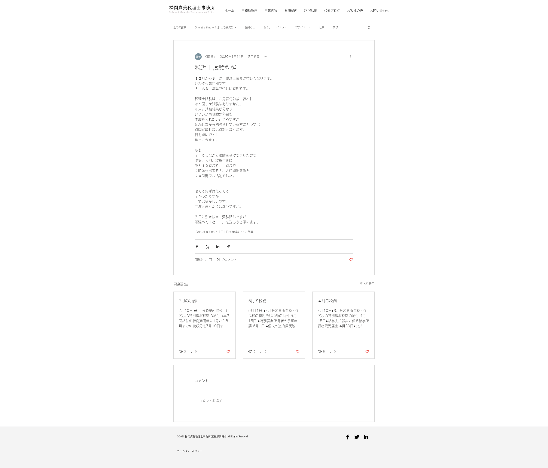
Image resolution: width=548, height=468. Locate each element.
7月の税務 (188, 301)
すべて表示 (367, 283)
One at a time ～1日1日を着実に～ (215, 27)
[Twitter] (357, 437)
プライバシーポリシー (189, 451)
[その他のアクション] (350, 56)
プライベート (303, 27)
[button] (369, 27)
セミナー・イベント (275, 27)
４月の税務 (327, 301)
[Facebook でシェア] (197, 246)
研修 (335, 27)
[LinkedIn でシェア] (218, 246)
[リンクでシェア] (228, 246)
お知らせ (250, 27)
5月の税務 (257, 301)
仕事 (321, 27)
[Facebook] (347, 437)
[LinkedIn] (366, 437)
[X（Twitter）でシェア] (207, 246)
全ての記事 (179, 27)
